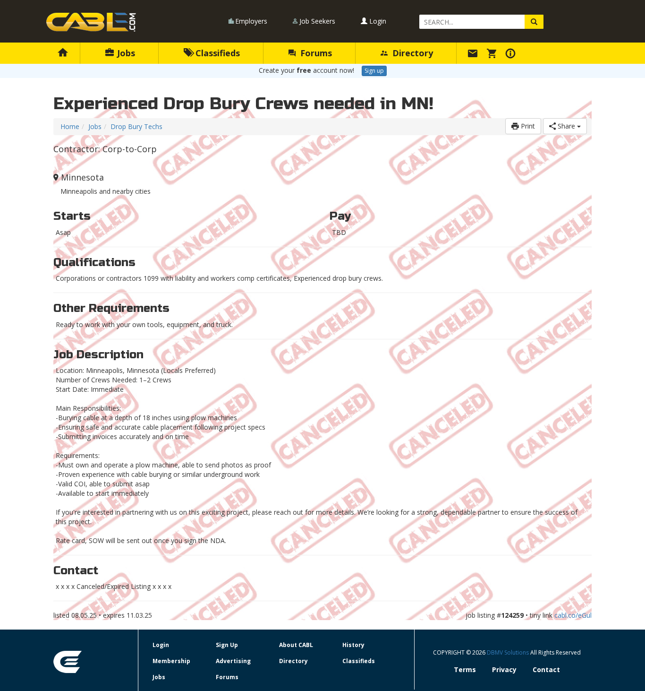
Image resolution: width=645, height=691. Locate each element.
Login (376, 21)
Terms (465, 669)
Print (527, 125)
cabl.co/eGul (573, 615)
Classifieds (216, 53)
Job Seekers (317, 21)
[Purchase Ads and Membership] (493, 53)
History (353, 645)
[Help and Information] (512, 53)
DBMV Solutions (508, 652)
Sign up (374, 71)
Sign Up (227, 645)
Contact (546, 669)
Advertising (233, 661)
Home (69, 126)
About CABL (296, 645)
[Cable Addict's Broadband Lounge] (91, 22)
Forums (315, 53)
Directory (411, 53)
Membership (171, 661)
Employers (251, 21)
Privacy (504, 669)
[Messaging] (474, 53)
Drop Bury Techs (136, 126)
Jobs (125, 53)
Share (566, 125)
